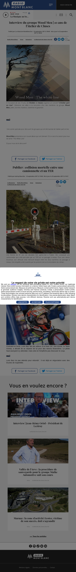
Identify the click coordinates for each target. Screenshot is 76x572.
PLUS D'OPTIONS (52, 302)
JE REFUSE (36, 302)
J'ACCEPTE (22, 302)
